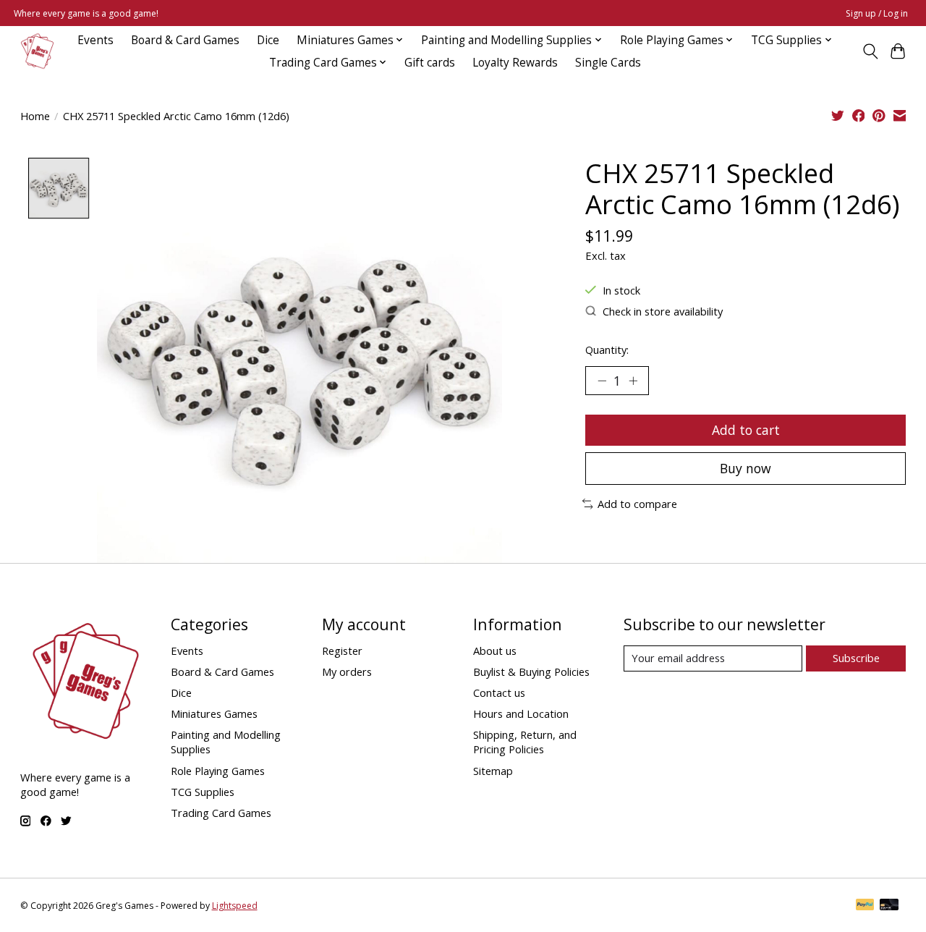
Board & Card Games (185, 40)
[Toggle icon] (869, 51)
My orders (347, 671)
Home (35, 116)
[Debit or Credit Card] (889, 906)
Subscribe (856, 658)
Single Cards (608, 62)
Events (95, 40)
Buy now (745, 468)
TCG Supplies (202, 791)
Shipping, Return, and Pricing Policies (525, 741)
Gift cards (429, 62)
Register (342, 650)
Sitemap (493, 770)
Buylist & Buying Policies (531, 671)
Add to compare (637, 503)
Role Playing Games (218, 770)
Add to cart (746, 430)
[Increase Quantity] (633, 380)
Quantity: (607, 349)
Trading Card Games (221, 812)
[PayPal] (865, 906)
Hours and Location (521, 713)
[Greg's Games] (37, 51)
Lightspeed (235, 905)
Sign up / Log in (877, 13)
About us (495, 650)
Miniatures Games (214, 713)
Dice (268, 40)
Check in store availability (663, 311)
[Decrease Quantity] (602, 380)
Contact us (499, 692)
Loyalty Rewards (515, 62)
